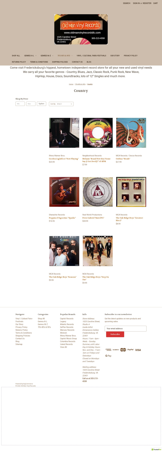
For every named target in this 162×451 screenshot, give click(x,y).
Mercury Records (67, 330)
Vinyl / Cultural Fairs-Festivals (91, 56)
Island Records (66, 344)
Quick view (64, 130)
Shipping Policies (60, 62)
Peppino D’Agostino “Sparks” (62, 218)
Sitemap (19, 344)
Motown (63, 333)
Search (126, 3)
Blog (89, 62)
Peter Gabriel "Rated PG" (93, 218)
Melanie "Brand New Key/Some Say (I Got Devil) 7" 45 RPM (96, 160)
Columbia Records (67, 341)
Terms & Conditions (39, 62)
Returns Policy (19, 62)
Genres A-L (29, 56)
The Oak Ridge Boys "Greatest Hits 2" (129, 219)
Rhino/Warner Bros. (68, 336)
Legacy (63, 321)
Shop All (16, 56)
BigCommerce (28, 384)
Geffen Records (66, 327)
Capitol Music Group (68, 338)
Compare (63, 135)
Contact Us (77, 62)
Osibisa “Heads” (123, 159)
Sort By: (53, 104)
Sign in (136, 3)
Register (147, 3)
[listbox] (65, 104)
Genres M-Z (46, 56)
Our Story (115, 56)
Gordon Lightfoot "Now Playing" (64, 159)
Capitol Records (66, 318)
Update (41, 104)
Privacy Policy (130, 56)
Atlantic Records (67, 324)
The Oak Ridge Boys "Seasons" (62, 277)
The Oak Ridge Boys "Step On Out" (95, 278)
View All (63, 347)
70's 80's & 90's (64, 56)
